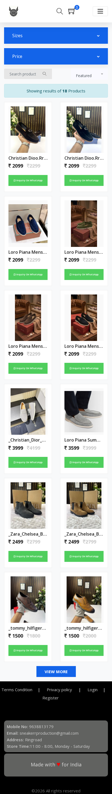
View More (56, 671)
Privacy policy (60, 689)
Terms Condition (16, 689)
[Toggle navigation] (100, 11)
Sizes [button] (17, 36)
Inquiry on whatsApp (29, 180)
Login (93, 689)
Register (50, 697)
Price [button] (17, 56)
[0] (74, 12)
